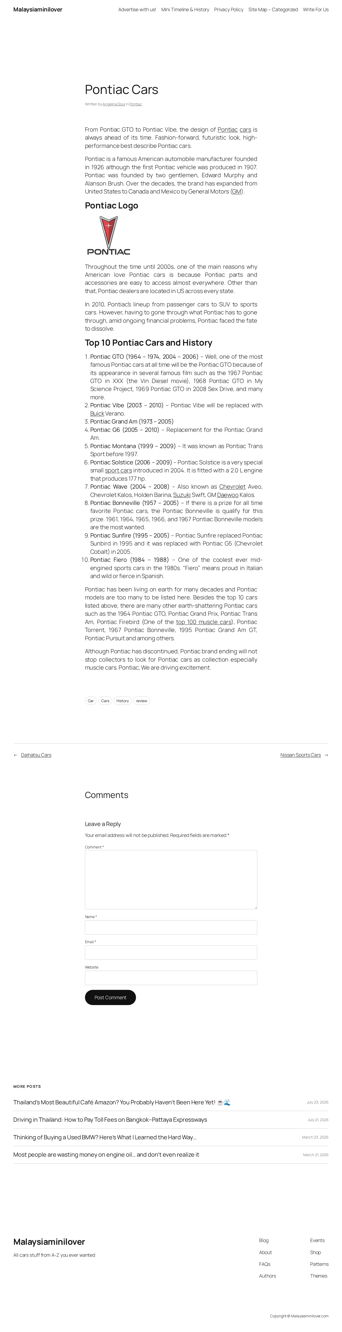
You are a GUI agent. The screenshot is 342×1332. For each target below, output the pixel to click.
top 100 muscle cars (203, 622)
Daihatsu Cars (36, 755)
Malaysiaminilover (38, 9)
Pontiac (135, 103)
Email (90, 941)
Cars (105, 700)
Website (91, 967)
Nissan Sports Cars (301, 755)
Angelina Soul (114, 103)
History (122, 700)
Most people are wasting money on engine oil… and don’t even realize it (106, 1154)
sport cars (118, 470)
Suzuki (182, 495)
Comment (94, 846)
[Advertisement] (171, 31)
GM (236, 191)
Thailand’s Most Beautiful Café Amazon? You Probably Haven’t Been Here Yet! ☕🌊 (122, 1102)
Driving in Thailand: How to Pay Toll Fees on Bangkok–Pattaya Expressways (110, 1119)
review (141, 700)
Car (91, 700)
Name (91, 916)
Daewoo (228, 495)
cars (245, 129)
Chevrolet (232, 487)
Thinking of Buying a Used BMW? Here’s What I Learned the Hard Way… (104, 1137)
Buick (97, 413)
